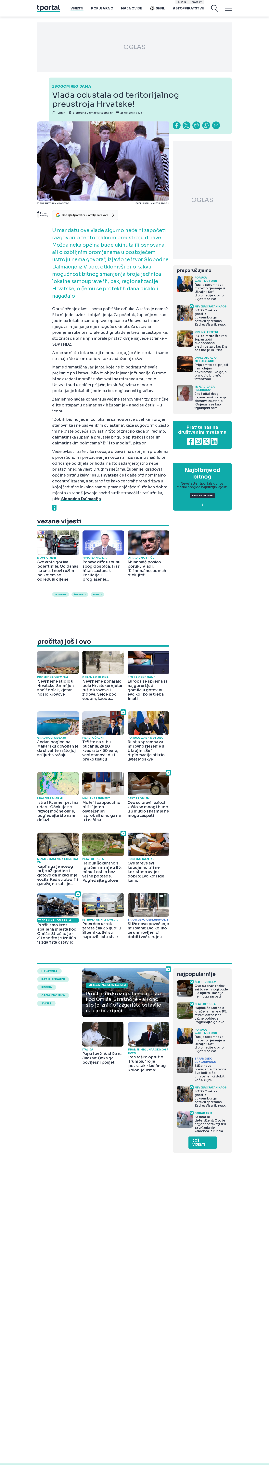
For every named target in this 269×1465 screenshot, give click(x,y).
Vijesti (76, 8)
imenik (182, 2)
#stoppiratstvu (188, 8)
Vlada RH (61, 594)
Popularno (102, 8)
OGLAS (134, 47)
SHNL (160, 8)
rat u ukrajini (53, 979)
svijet (46, 1003)
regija (46, 987)
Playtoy (197, 2)
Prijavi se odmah (202, 495)
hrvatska (49, 971)
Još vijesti (198, 1142)
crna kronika (53, 995)
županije (80, 594)
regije (97, 594)
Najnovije (131, 8)
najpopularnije (196, 974)
